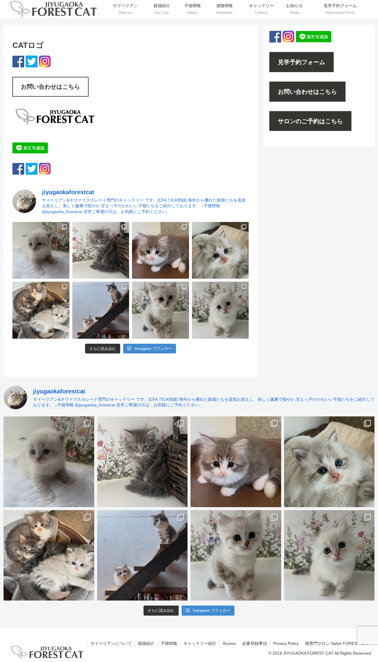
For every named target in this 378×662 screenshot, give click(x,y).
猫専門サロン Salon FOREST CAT (337, 643)
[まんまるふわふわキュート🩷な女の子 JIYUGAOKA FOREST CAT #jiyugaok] (220, 310)
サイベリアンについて (111, 643)
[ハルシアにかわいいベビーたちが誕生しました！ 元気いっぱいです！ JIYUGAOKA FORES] (40, 250)
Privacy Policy (286, 643)
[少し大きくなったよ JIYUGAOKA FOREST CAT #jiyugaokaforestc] (160, 310)
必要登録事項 (254, 643)
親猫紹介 (146, 643)
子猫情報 (169, 643)
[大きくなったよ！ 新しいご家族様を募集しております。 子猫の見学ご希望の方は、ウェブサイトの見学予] (40, 310)
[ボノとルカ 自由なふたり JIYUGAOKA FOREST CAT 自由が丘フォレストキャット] (100, 310)
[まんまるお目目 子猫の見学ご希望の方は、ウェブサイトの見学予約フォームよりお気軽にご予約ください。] (220, 250)
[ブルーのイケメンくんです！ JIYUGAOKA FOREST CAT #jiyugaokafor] (100, 250)
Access (229, 643)
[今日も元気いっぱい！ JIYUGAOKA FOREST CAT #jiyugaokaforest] (160, 250)
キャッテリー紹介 (199, 643)
